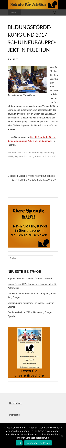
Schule (38, 156)
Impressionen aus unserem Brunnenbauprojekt (30, 278)
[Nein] (61, 435)
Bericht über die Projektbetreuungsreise (31, 176)
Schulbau (28, 156)
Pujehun (19, 156)
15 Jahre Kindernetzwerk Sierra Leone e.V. (35, 180)
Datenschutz (15, 403)
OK (19, 443)
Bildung (38, 152)
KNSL (10, 156)
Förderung (49, 152)
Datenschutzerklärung (38, 443)
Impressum (14, 415)
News (20, 152)
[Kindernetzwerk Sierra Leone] (33, 4)
